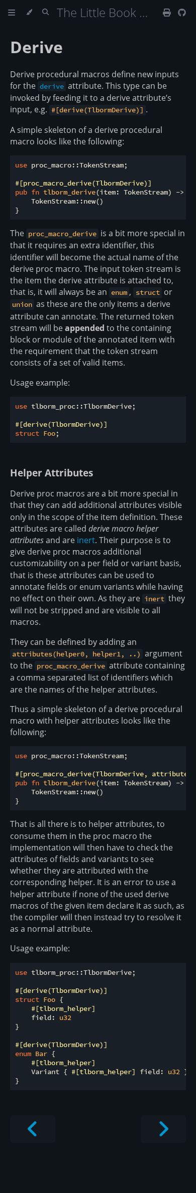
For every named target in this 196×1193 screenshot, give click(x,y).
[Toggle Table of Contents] (12, 12)
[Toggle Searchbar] (45, 12)
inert (86, 540)
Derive (36, 47)
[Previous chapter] (32, 1129)
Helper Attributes (51, 472)
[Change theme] (29, 12)
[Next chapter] (163, 1129)
